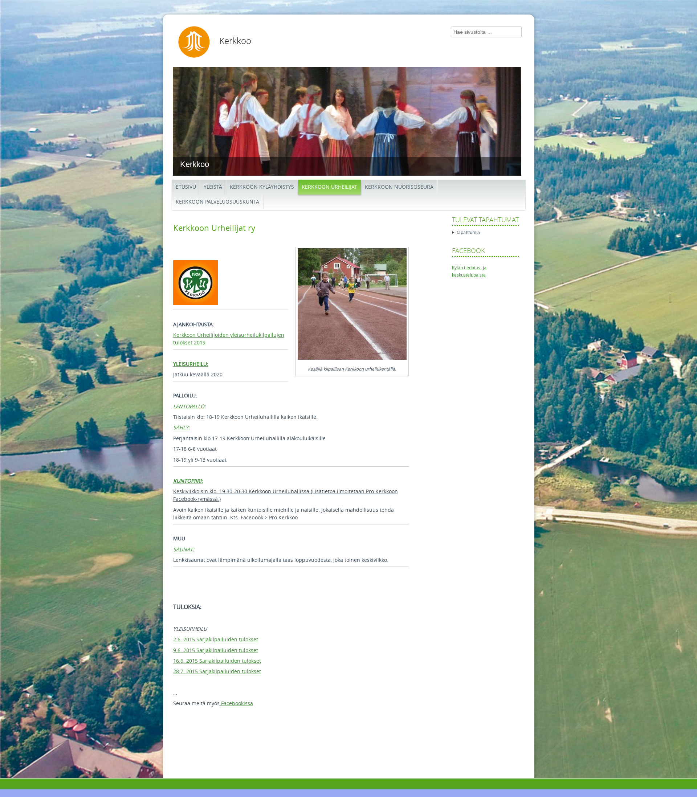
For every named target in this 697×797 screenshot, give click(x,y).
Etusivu (186, 187)
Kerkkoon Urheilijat (329, 187)
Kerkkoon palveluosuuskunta (217, 202)
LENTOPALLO (188, 407)
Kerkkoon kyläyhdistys (262, 187)
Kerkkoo (235, 41)
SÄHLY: (181, 428)
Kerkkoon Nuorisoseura (399, 187)
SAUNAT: (183, 550)
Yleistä (213, 187)
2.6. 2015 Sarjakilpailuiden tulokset (215, 640)
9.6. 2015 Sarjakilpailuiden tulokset (215, 650)
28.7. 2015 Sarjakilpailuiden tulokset (217, 672)
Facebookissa (236, 703)
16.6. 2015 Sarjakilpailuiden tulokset (217, 661)
